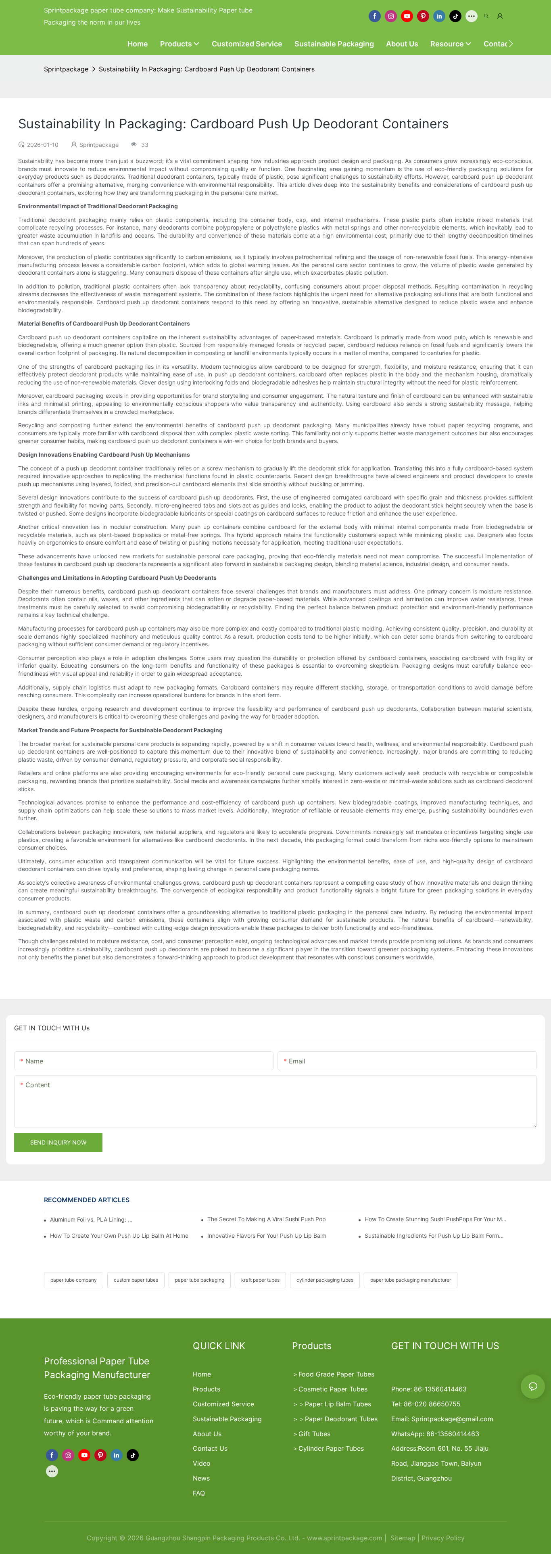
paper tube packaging (199, 1280)
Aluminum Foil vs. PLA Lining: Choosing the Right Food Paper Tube (92, 1219)
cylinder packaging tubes (324, 1280)
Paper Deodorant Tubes (341, 1419)
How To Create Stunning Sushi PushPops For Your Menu (436, 1219)
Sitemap (401, 1538)
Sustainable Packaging (227, 1419)
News (201, 1478)
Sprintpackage (66, 69)
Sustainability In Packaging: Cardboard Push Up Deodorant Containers (207, 69)
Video (202, 1463)
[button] (511, 43)
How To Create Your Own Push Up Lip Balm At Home (119, 1235)
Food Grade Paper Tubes (336, 1374)
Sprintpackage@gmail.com (452, 1419)
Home (202, 1374)
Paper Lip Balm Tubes (338, 1404)
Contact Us (210, 1448)
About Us (207, 1434)
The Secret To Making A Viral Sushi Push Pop (266, 1219)
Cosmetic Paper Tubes (332, 1389)
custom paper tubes (136, 1280)
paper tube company (73, 1280)
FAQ (199, 1493)
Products (206, 1389)
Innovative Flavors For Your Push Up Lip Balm (266, 1235)
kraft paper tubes (260, 1280)
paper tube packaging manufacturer (410, 1280)
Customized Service (223, 1404)
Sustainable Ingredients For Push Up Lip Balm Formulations (436, 1235)
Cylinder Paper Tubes (331, 1448)
